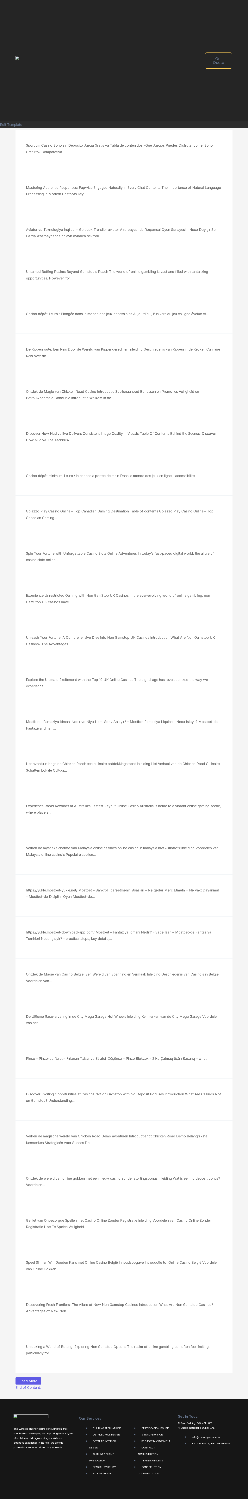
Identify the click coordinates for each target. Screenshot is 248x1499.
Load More (28, 1381)
